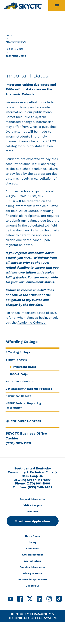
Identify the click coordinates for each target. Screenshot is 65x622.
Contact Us (33, 585)
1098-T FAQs (19, 374)
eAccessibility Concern (32, 579)
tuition (48, 146)
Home (9, 35)
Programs (32, 511)
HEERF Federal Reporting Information (23, 405)
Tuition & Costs (14, 48)
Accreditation (32, 561)
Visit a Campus (32, 505)
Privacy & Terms (32, 573)
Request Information (33, 499)
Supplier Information (33, 567)
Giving (32, 542)
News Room (32, 536)
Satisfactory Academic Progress (29, 388)
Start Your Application (32, 521)
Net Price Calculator (20, 381)
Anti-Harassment (32, 554)
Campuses (32, 548)
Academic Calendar (21, 94)
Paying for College (18, 396)
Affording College (16, 41)
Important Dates (24, 366)
